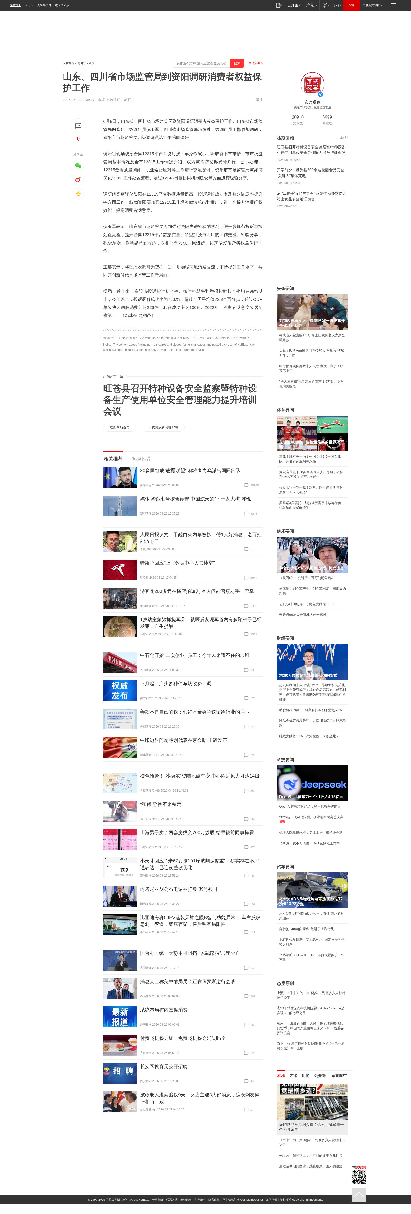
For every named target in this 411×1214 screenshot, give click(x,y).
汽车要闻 (285, 866)
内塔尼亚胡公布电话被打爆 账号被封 (179, 889)
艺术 (293, 1076)
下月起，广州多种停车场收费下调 (175, 683)
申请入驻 (254, 63)
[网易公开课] (294, 5)
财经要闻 (285, 638)
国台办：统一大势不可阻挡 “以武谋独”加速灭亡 (190, 953)
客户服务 (200, 1204)
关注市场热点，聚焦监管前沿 (312, 107)
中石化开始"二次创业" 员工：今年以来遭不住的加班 (195, 655)
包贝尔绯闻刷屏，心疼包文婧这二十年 (307, 604)
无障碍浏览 (44, 5)
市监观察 (114, 100)
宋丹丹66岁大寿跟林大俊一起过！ (304, 615)
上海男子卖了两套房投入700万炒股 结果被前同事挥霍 (197, 832)
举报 (259, 99)
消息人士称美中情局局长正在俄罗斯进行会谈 (187, 981)
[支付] (325, 5)
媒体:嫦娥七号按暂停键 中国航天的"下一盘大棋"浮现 (195, 498)
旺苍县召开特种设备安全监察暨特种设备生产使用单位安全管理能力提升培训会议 (180, 399)
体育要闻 (285, 409)
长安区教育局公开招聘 (164, 1066)
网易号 (81, 63)
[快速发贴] (78, 125)
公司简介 (158, 1204)
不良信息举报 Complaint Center (242, 1204)
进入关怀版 (62, 5)
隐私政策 (214, 1204)
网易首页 (15, 5)
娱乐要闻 (285, 531)
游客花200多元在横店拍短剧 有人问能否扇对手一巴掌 (197, 591)
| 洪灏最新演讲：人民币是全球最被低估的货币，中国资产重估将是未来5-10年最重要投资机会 (310, 1028)
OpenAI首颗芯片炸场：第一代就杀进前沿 (310, 806)
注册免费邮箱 (371, 5)
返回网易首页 (120, 427)
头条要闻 (285, 288)
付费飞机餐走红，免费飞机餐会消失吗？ (183, 1038)
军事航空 (339, 1076)
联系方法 (172, 1204)
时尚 (306, 1076)
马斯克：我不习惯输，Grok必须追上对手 (309, 843)
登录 (352, 5)
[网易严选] (311, 5)
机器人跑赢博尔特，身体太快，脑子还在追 (310, 832)
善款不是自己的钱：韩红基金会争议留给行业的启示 (195, 711)
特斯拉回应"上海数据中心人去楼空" (177, 562)
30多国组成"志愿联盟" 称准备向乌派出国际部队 (190, 470)
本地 (281, 1076)
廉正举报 (271, 1204)
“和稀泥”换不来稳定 (160, 804)
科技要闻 (285, 759)
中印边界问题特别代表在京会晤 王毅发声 (183, 740)
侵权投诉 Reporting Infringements (301, 1204)
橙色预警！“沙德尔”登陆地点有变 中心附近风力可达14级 (199, 775)
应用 (27, 5)
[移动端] (279, 5)
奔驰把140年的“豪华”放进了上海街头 (306, 929)
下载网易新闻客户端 (163, 427)
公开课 (320, 1076)
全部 (343, 137)
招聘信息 (186, 1204)
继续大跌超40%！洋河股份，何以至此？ (309, 736)
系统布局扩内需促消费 (164, 1009)
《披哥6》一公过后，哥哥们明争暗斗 (306, 578)
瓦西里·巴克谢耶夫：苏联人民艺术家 (306, 1140)
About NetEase (140, 1204)
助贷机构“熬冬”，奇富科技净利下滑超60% (310, 710)
